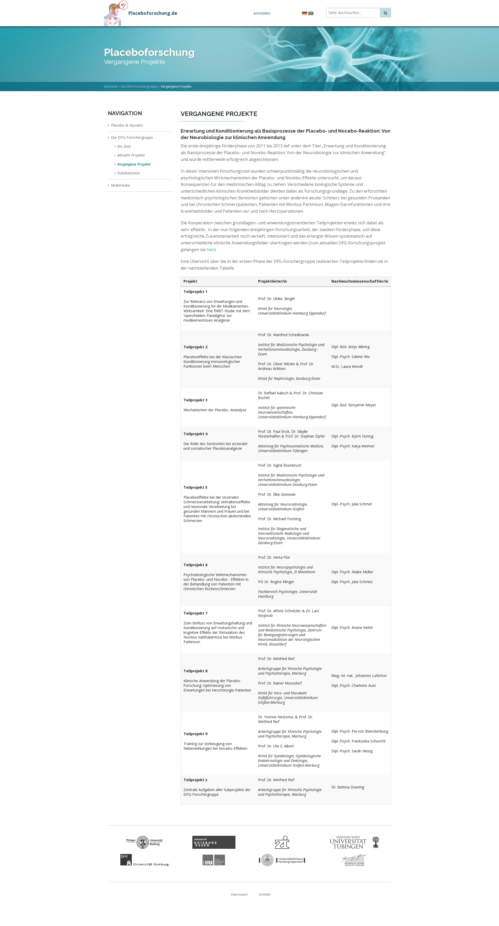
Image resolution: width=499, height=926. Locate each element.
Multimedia (120, 185)
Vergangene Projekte (134, 164)
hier (210, 249)
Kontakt (264, 894)
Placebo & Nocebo (127, 125)
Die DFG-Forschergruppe (139, 86)
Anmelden (261, 13)
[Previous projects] (310, 13)
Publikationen (128, 173)
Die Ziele (124, 146)
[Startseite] (116, 12)
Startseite (111, 86)
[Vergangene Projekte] (304, 13)
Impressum (239, 894)
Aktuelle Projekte (131, 155)
